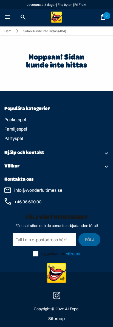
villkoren (73, 253)
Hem (7, 31)
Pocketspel (15, 119)
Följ (89, 239)
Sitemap (56, 318)
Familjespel (15, 129)
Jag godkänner (52, 253)
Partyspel (13, 138)
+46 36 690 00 (27, 201)
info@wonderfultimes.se (38, 190)
